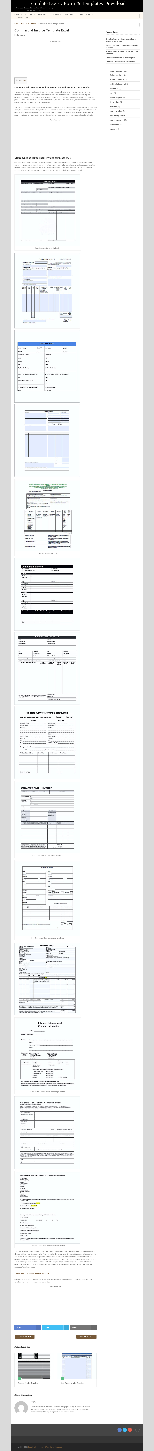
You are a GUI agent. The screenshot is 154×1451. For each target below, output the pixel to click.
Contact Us (41, 14)
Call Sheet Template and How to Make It (121, 61)
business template (117, 79)
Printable (113, 106)
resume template (116, 120)
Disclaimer (69, 14)
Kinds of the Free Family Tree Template (120, 58)
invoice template (116, 97)
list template (114, 102)
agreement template (117, 71)
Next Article (85, 1337)
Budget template (116, 75)
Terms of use (84, 14)
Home (16, 14)
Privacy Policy (23, 17)
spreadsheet (114, 125)
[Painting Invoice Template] (34, 1366)
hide (24, 80)
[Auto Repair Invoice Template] (77, 1366)
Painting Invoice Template (28, 1383)
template (113, 129)
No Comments (19, 35)
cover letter (114, 88)
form (111, 93)
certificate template (117, 84)
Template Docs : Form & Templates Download (77, 3)
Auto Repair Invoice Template (72, 1383)
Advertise (28, 14)
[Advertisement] (55, 61)
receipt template (116, 111)
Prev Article (25, 1337)
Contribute (56, 14)
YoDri (33, 1402)
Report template (116, 116)
